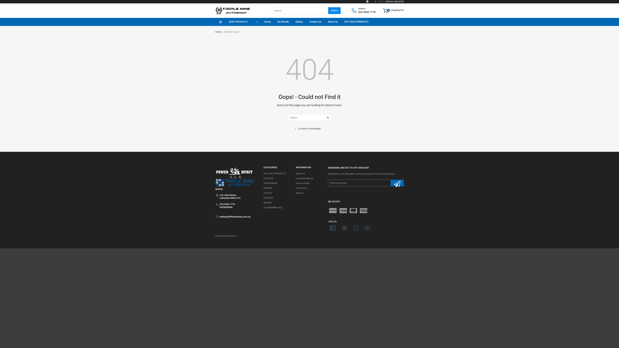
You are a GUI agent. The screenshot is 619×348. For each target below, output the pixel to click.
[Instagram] (356, 228)
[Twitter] (344, 228)
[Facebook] (333, 228)
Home (218, 32)
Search (334, 11)
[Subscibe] (397, 183)
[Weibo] (367, 228)
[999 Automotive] (232, 10)
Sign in (389, 1)
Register (399, 1)
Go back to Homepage (309, 128)
